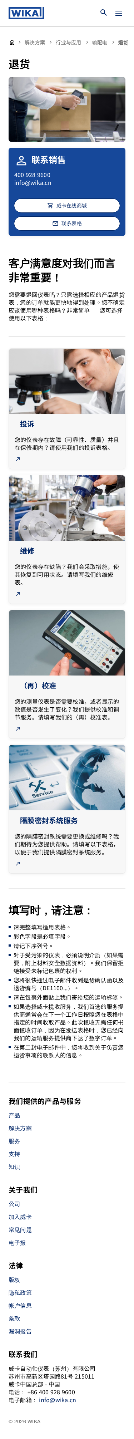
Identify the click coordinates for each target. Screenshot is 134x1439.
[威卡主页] (26, 13)
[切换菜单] (118, 13)
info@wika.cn (32, 182)
